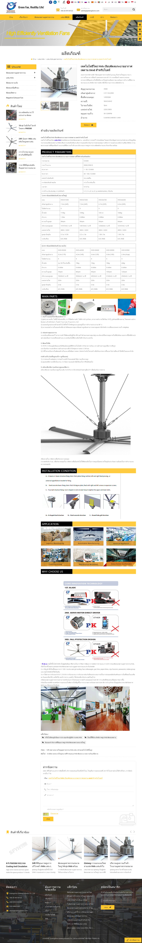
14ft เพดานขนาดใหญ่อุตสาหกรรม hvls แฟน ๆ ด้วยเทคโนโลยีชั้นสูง (69, 750)
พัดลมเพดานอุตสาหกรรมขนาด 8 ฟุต (79, 892)
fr (82, 2)
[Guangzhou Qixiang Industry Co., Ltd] (11, 7)
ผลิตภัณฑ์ (79, 17)
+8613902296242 (15, 902)
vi (129, 2)
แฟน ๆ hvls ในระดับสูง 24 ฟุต (77, 900)
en (75, 2)
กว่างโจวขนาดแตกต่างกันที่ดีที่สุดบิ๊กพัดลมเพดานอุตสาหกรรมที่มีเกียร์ (27, 153)
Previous (130, 832)
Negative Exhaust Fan (14, 98)
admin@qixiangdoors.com (90, 11)
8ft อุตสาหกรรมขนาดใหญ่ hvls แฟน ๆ (80, 896)
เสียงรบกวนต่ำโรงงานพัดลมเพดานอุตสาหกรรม (80, 912)
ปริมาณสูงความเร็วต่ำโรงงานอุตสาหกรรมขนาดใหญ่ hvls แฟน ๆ (76, 865)
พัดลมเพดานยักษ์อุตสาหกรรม (77, 916)
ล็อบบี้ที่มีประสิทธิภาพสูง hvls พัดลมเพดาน (102, 737)
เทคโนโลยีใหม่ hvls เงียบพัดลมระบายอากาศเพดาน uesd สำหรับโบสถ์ (76, 778)
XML (46, 919)
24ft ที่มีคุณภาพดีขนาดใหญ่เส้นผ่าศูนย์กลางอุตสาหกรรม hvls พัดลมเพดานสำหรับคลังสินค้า (101, 865)
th (122, 2)
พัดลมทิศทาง (11, 93)
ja (109, 2)
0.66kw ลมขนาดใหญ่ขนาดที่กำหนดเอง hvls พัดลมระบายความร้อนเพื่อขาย (72, 754)
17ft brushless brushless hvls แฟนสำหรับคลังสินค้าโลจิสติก (128, 865)
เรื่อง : (73, 778)
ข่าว (102, 17)
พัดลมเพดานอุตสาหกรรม (44, 17)
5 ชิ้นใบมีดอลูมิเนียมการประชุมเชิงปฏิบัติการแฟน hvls (63, 737)
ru (89, 2)
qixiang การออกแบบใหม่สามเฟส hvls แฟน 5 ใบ (50, 865)
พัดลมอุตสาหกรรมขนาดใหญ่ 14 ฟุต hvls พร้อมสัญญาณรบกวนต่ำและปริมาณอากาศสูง (24, 865)
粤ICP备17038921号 (92, 938)
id (135, 2)
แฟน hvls (65, 17)
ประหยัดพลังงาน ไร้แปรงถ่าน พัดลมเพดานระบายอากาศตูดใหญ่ (26, 114)
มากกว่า (21, 119)
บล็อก (47, 911)
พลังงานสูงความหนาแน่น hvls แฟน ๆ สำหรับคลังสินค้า (80, 928)
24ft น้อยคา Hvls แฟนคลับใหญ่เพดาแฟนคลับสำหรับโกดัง (27, 140)
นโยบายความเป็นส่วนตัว (53, 907)
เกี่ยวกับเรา (23, 17)
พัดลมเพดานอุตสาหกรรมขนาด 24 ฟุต (80, 908)
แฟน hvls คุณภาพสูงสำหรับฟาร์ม (78, 920)
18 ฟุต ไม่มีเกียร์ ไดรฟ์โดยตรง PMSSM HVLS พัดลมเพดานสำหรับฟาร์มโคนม (27, 127)
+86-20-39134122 (67, 11)
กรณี (92, 17)
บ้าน (11, 17)
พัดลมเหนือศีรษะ (12, 88)
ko (116, 2)
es (95, 2)
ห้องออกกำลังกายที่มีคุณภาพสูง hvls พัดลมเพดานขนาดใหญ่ (65, 742)
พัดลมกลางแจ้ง (12, 83)
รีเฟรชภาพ (54, 813)
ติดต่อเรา (113, 17)
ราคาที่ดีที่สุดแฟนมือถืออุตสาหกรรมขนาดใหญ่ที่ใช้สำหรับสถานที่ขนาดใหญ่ (27, 166)
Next (134, 832)
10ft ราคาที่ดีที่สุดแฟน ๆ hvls (77, 924)
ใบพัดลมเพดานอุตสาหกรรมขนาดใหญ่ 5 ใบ (80, 904)
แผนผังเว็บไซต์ (50, 915)
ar (102, 2)
